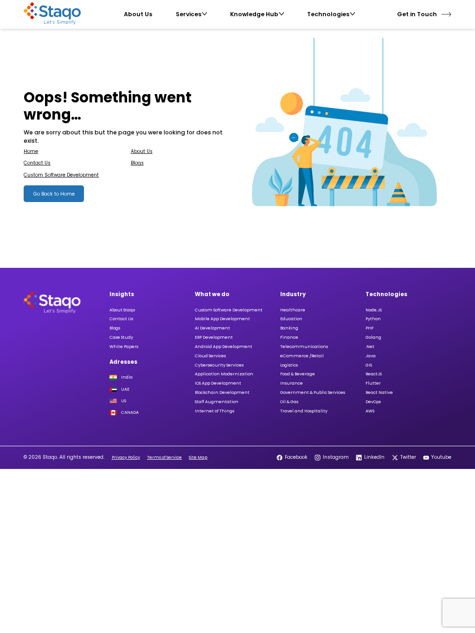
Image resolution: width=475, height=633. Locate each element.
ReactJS (374, 374)
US (123, 401)
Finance (289, 337)
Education (291, 319)
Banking (289, 328)
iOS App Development (218, 383)
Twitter (408, 457)
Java (371, 356)
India (127, 377)
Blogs (137, 162)
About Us (142, 151)
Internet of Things (214, 411)
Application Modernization (224, 374)
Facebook (296, 457)
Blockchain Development (222, 392)
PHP (369, 328)
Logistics (289, 365)
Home (31, 151)
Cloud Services (210, 356)
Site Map (198, 457)
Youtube (441, 457)
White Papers (123, 346)
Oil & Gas (289, 402)
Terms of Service (164, 457)
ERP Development (214, 337)
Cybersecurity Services (219, 365)
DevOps (373, 402)
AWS (370, 411)
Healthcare (292, 310)
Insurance (291, 383)
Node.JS (374, 310)
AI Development (212, 328)
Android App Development (223, 346)
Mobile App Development (222, 319)
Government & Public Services (312, 392)
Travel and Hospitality (303, 411)
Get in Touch (417, 14)
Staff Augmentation (216, 402)
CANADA (130, 412)
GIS (369, 365)
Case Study (121, 337)
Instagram (336, 457)
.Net (370, 346)
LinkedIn (374, 457)
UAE (125, 389)
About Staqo (122, 310)
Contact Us (37, 162)
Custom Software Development (61, 174)
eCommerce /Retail (302, 356)
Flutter (373, 383)
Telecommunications (304, 346)
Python (373, 319)
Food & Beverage (297, 374)
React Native (379, 392)
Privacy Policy (126, 457)
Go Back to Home (54, 193)
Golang (373, 337)
